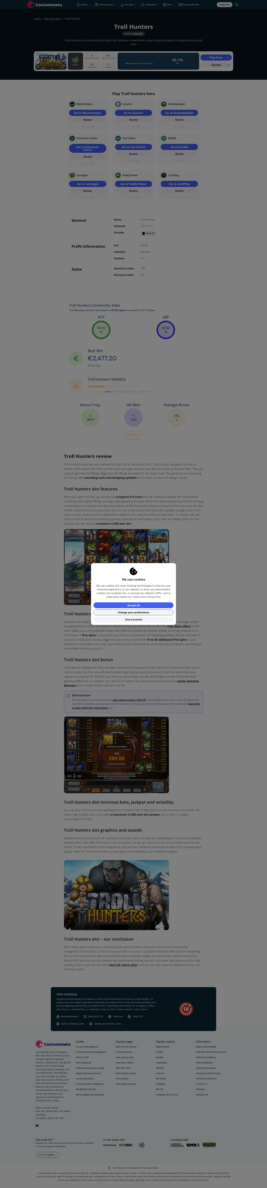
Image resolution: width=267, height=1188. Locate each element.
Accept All (133, 605)
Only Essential (133, 619)
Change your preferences (133, 612)
